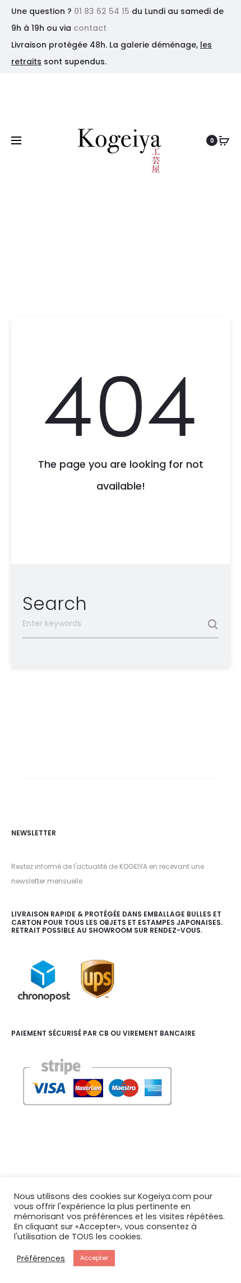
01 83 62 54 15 (101, 11)
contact (89, 28)
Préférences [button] (41, 1258)
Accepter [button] (94, 1257)
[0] (224, 140)
